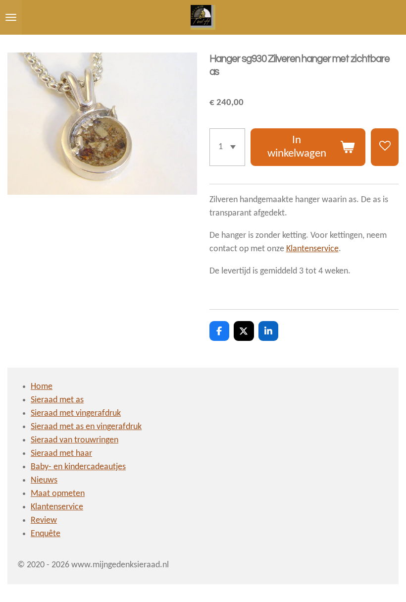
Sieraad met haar (61, 453)
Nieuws (44, 480)
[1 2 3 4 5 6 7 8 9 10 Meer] (227, 147)
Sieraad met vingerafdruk (76, 413)
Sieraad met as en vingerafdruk (86, 427)
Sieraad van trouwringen (74, 440)
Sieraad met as (57, 400)
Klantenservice (312, 249)
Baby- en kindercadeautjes (78, 467)
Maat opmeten (58, 493)
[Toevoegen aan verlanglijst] (385, 147)
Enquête (45, 534)
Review (44, 520)
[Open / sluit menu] (11, 17)
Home (41, 386)
